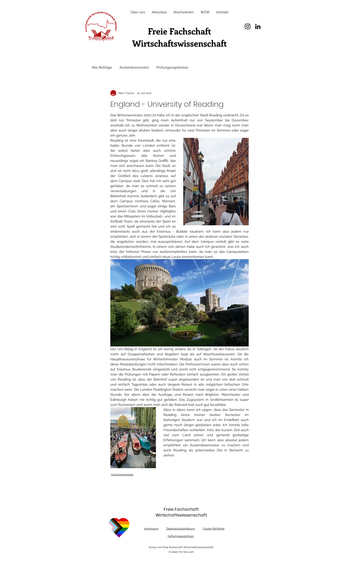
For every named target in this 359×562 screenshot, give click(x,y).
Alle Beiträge (102, 67)
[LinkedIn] (258, 26)
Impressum (151, 528)
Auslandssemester (134, 67)
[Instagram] (247, 26)
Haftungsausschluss (181, 536)
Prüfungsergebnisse (172, 67)
